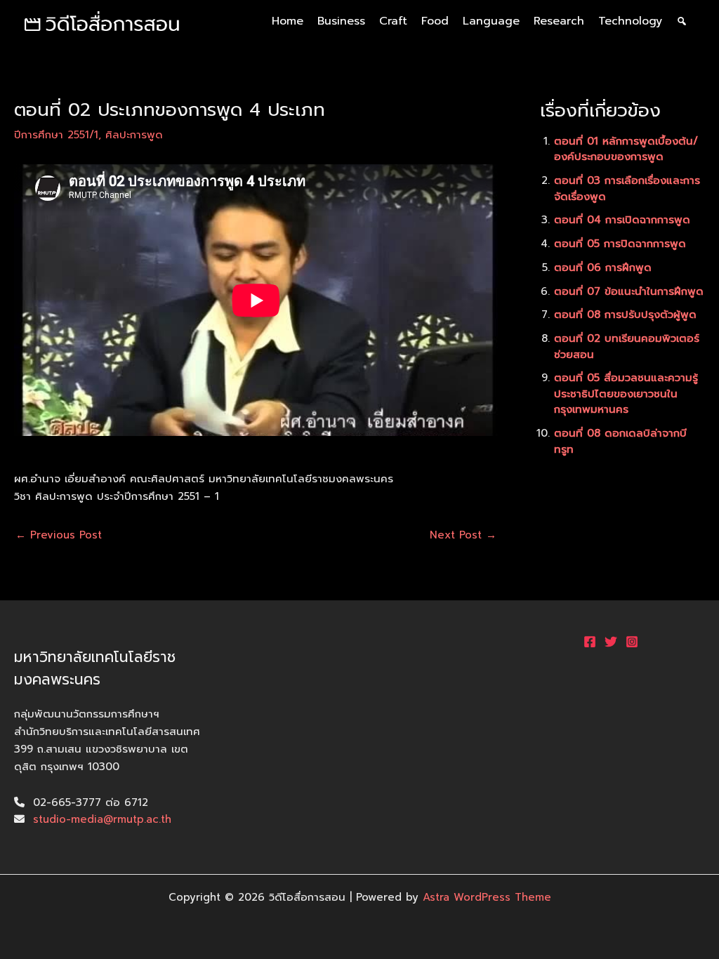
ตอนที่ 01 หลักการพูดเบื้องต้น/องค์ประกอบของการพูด (626, 149)
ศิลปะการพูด (134, 135)
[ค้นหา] (681, 21)
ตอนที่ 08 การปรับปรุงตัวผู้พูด (625, 314)
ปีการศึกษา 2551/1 (56, 135)
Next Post (463, 535)
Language (491, 21)
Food (435, 21)
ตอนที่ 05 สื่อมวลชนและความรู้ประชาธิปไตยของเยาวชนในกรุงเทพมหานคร (626, 393)
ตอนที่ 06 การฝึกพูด (603, 267)
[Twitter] (611, 641)
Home (287, 21)
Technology (630, 21)
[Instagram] (632, 641)
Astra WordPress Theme (487, 897)
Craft (393, 21)
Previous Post (58, 535)
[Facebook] (589, 641)
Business (341, 21)
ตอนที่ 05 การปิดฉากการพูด (620, 243)
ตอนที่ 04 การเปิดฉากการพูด (622, 219)
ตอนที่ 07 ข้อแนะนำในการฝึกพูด (629, 291)
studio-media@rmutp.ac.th (102, 819)
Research (559, 21)
